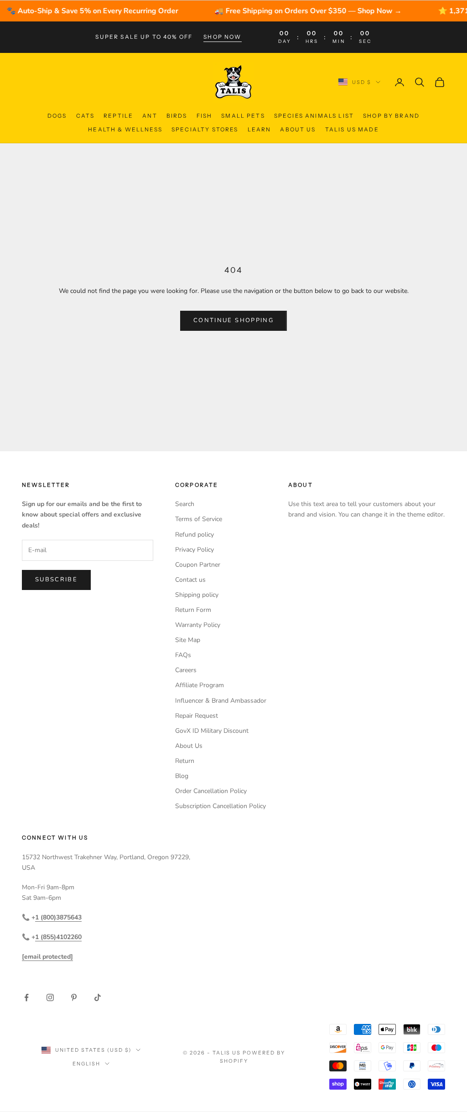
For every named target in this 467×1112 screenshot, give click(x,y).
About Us (298, 129)
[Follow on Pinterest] (73, 997)
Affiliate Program (199, 685)
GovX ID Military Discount (212, 730)
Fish (205, 115)
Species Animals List (314, 115)
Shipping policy (196, 594)
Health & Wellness (125, 129)
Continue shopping (233, 320)
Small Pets (243, 115)
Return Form (193, 610)
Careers (186, 670)
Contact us (190, 579)
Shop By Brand (391, 115)
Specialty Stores (205, 129)
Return (184, 761)
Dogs (57, 115)
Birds (176, 115)
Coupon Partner (197, 564)
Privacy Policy (194, 549)
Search (184, 504)
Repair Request (196, 715)
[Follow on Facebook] (26, 997)
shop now (222, 36)
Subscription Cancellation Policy (220, 806)
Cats (85, 115)
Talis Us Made (352, 129)
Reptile (118, 115)
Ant (149, 115)
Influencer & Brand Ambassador (220, 700)
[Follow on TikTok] (97, 997)
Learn (259, 129)
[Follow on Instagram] (50, 997)
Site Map (187, 640)
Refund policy (194, 534)
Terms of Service (198, 519)
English (86, 1063)
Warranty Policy (197, 625)
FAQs (183, 655)
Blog (181, 776)
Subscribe (56, 579)
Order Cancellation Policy (211, 791)
